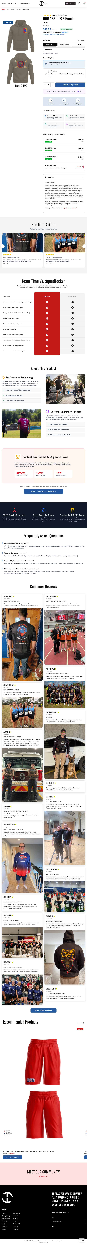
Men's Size (49, 44)
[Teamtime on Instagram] (53, 1227)
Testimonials (16, 1224)
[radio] (64, 63)
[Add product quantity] (52, 85)
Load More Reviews (43, 1010)
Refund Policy (6, 1218)
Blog (14, 1221)
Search (4, 1213)
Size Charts (16, 1213)
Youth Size (78, 44)
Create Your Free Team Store (42, 491)
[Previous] (3, 246)
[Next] (84, 246)
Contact (15, 1216)
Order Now (16, 1229)
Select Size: (47, 40)
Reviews (15, 1227)
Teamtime (34, 1240)
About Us (15, 1218)
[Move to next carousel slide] (82, 1023)
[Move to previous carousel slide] (78, 1023)
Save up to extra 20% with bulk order (53, 34)
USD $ (71, 3)
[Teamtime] (43, 3)
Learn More (65, 32)
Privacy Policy (6, 1216)
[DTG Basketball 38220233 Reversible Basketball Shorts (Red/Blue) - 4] (43, 1088)
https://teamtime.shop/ (69, 208)
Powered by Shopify (43, 1242)
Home (3, 9)
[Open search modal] (79, 3)
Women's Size (64, 44)
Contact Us (80, 166)
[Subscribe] (83, 1220)
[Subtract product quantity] (45, 85)
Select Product (13, 1157)
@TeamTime (43, 1176)
